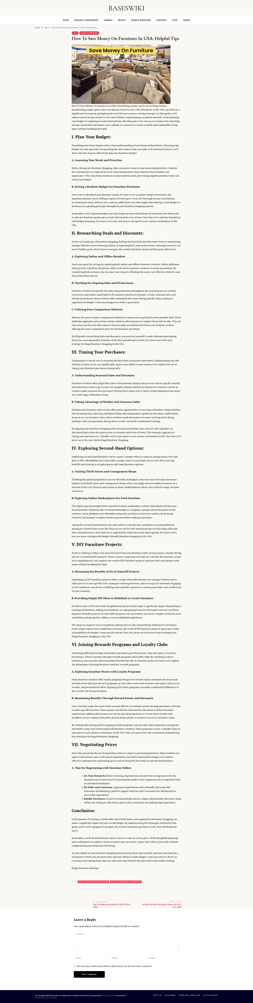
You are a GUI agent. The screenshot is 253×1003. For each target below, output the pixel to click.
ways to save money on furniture (126, 882)
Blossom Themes (108, 995)
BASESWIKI (127, 8)
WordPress (39, 997)
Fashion (108, 20)
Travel (186, 20)
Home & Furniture (141, 20)
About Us (157, 995)
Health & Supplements (86, 20)
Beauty (122, 20)
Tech (174, 20)
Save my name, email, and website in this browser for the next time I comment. (114, 966)
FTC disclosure (210, 995)
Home (66, 20)
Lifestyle (161, 20)
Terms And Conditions (189, 995)
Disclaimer (170, 995)
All (75, 33)
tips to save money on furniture (93, 882)
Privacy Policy (51, 997)
